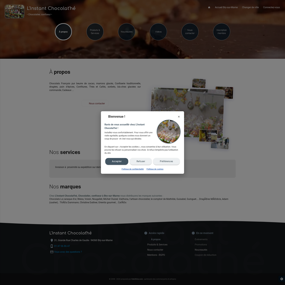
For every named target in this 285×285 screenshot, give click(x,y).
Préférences (166, 161)
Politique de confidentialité (133, 169)
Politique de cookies (155, 169)
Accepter (117, 161)
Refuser (141, 161)
